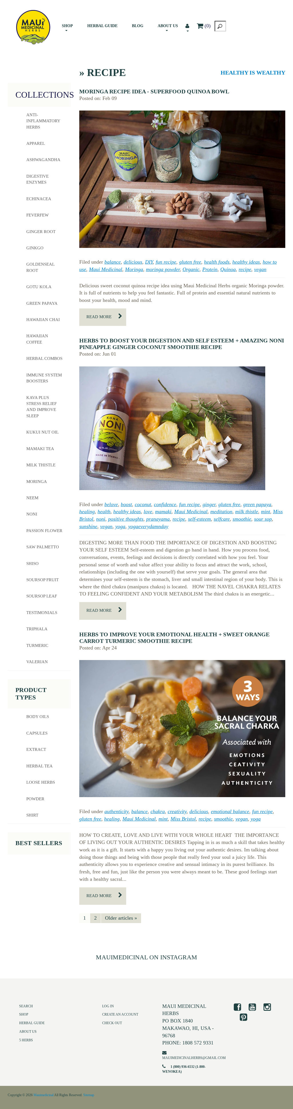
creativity (177, 811)
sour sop (263, 519)
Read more (99, 316)
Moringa (134, 269)
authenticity (116, 811)
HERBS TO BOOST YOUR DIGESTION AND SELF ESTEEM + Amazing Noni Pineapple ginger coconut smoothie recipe (181, 343)
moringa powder (163, 269)
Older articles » (121, 918)
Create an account (120, 1014)
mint (265, 511)
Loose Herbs (40, 782)
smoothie (242, 519)
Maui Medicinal (105, 269)
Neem (32, 498)
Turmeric (37, 645)
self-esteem (199, 519)
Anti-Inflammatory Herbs (43, 121)
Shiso (32, 563)
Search (26, 1006)
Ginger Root (41, 231)
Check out (112, 1023)
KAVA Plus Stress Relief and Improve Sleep (41, 406)
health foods (216, 262)
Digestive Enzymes (37, 179)
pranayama (158, 519)
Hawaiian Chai (43, 319)
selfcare (222, 519)
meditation (221, 511)
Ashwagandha (43, 159)
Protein (209, 269)
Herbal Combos (44, 358)
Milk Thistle (41, 465)
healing (87, 511)
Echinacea (38, 198)
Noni (31, 514)
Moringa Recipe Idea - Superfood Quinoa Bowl (154, 91)
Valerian (37, 661)
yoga (120, 526)
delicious (133, 262)
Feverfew (37, 215)
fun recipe (166, 262)
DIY (149, 262)
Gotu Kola (39, 286)
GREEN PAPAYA (42, 303)
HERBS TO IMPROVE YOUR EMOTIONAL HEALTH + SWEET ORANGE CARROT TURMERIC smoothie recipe (174, 637)
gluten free (190, 262)
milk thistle (246, 511)
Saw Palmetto (42, 547)
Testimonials (41, 612)
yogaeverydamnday (148, 526)
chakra (158, 811)
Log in (108, 1006)
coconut (143, 504)
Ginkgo (34, 248)
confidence (165, 504)
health (104, 511)
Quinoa (228, 269)
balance (112, 262)
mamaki (163, 511)
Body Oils (37, 716)
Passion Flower (44, 530)
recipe (245, 269)
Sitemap (88, 1095)
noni (100, 519)
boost (126, 504)
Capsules (36, 733)
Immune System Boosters (44, 378)
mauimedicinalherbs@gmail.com (194, 1058)
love (148, 511)
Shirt (32, 815)
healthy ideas (246, 262)
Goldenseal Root (40, 267)
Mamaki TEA (40, 448)
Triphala (36, 629)
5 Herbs (26, 1040)
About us (168, 26)
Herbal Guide (102, 26)
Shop (67, 26)
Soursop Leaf (41, 596)
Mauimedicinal (43, 1095)
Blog (137, 26)
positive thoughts (125, 519)
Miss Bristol (183, 819)
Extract (36, 749)
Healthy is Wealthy (253, 72)
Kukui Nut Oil (42, 432)
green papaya (257, 504)
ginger (209, 504)
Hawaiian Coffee (37, 339)
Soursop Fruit (42, 579)
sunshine (88, 526)
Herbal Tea (39, 766)
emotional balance (230, 811)
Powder (35, 799)
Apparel (35, 143)
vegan (260, 269)
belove (111, 504)
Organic (191, 269)
